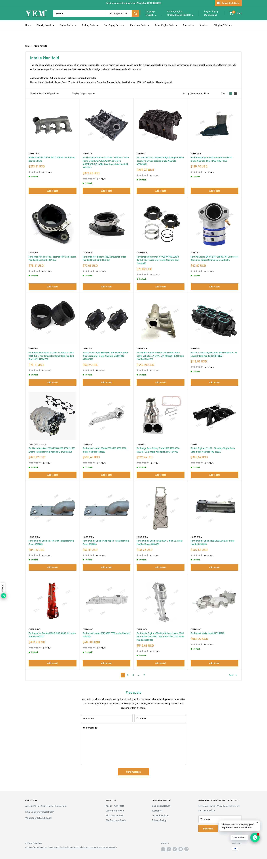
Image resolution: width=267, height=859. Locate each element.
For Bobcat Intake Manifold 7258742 (207, 633)
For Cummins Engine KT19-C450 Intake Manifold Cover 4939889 (51, 542)
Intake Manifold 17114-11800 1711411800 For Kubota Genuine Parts (52, 159)
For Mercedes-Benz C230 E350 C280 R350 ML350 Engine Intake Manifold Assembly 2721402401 (52, 450)
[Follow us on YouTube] (180, 849)
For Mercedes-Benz (37, 444)
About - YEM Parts (115, 805)
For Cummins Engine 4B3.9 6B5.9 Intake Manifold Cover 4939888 (106, 542)
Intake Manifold (40, 46)
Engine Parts (66, 25)
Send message (133, 771)
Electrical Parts (138, 25)
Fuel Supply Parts (112, 25)
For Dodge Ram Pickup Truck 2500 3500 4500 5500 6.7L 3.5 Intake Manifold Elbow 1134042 (158, 450)
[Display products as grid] (230, 93)
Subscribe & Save (230, 3)
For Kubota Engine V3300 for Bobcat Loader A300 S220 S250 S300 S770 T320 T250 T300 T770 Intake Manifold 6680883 (160, 636)
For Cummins (34, 537)
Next (231, 675)
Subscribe (208, 828)
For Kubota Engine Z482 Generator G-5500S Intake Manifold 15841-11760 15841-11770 (212, 159)
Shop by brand (44, 25)
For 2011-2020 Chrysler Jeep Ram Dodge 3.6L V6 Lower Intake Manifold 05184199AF (214, 354)
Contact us (188, 25)
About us (203, 25)
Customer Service (115, 810)
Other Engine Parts (164, 25)
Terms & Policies (160, 815)
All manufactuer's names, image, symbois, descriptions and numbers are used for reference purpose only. (71, 847)
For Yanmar (142, 348)
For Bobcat (88, 444)
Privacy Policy (159, 820)
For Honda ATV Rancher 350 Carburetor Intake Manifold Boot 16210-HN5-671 (104, 258)
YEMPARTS (195, 253)
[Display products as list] (235, 93)
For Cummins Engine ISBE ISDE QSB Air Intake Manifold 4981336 (213, 542)
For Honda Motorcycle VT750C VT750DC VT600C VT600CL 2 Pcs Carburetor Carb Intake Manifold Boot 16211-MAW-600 (51, 355)
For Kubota (34, 153)
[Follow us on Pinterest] (175, 849)
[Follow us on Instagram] (169, 849)
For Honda (33, 253)
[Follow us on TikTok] (186, 849)
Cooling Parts (88, 25)
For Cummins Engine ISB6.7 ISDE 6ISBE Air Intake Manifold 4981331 (52, 635)
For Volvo (87, 153)
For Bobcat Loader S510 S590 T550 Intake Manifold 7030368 (106, 635)
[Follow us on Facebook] (163, 849)
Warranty (156, 810)
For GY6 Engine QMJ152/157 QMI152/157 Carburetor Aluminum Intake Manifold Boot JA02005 (214, 258)
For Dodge (141, 153)
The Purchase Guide (116, 820)
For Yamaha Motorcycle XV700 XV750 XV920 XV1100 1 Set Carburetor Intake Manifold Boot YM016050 (158, 260)
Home (28, 25)
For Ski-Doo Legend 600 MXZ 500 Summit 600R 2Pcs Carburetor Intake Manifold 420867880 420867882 (105, 355)
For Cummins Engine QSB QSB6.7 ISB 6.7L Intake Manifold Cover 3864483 (160, 542)
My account (210, 14)
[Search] (135, 13)
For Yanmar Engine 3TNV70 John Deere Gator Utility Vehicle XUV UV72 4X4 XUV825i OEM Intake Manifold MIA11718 (160, 355)
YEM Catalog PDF (114, 815)
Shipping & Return (223, 25)
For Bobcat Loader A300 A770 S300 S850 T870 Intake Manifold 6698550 (104, 450)
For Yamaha (142, 253)
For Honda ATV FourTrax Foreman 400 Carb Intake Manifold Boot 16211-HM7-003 (52, 258)
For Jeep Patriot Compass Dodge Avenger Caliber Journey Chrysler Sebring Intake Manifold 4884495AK (160, 160)
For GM (194, 444)
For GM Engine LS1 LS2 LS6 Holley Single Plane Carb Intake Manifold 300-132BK (213, 450)
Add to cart (52, 190)
